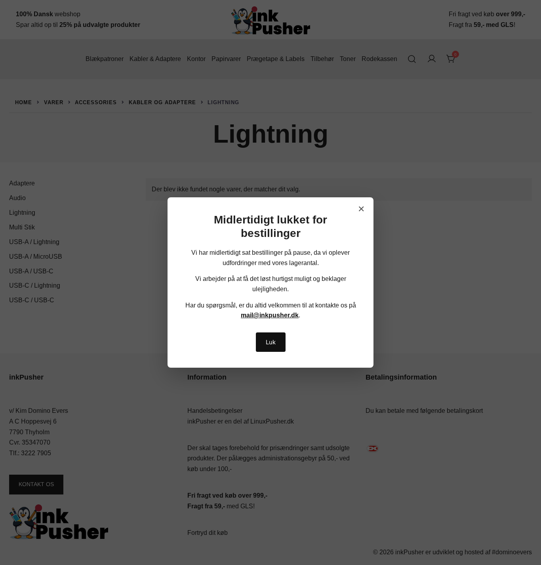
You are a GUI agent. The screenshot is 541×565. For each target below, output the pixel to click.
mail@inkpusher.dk (270, 315)
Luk (271, 342)
